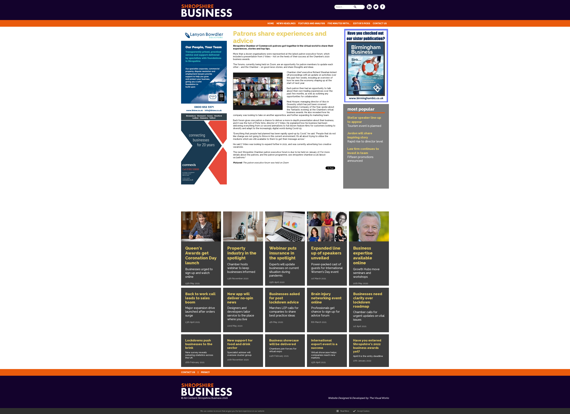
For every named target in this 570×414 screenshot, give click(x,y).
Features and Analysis (311, 23)
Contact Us (380, 23)
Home (270, 23)
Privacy (205, 372)
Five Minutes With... (339, 23)
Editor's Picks (361, 23)
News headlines (286, 23)
